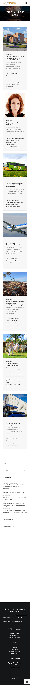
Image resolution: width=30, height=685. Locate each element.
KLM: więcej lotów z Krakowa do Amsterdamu (14, 244)
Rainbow (9, 320)
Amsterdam (19, 260)
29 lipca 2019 (10, 73)
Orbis (11, 84)
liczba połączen (16, 206)
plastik (7, 322)
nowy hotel (16, 75)
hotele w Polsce (9, 86)
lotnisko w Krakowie (11, 262)
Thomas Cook (9, 327)
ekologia (8, 142)
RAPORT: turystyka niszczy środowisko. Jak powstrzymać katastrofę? (15, 303)
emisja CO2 (13, 142)
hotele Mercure (16, 84)
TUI (17, 327)
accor (14, 327)
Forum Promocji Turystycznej (15, 665)
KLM (15, 260)
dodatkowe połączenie (11, 265)
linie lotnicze (10, 260)
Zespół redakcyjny (15, 653)
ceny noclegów (20, 441)
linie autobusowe (10, 204)
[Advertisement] (15, 547)
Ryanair (11, 325)
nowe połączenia (19, 202)
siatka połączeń (11, 202)
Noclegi (17, 73)
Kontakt (15, 647)
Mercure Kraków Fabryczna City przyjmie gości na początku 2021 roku (15, 58)
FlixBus (16, 204)
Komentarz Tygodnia (11, 140)
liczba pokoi (10, 75)
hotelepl (9, 441)
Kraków (7, 84)
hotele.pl (14, 441)
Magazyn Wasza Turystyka (15, 663)
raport (19, 140)
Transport (18, 200)
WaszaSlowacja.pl (15, 667)
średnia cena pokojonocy (12, 445)
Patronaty (15, 649)
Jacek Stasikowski (10, 82)
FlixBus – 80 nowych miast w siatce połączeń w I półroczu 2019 (14, 185)
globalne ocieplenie (10, 144)
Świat (17, 318)
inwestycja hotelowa (11, 78)
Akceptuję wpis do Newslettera (13, 621)
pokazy (7, 386)
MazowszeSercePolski (15, 384)
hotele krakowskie (10, 80)
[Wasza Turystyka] (9, 3)
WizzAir (15, 325)
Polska (17, 379)
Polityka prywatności (15, 651)
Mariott (7, 325)
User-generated (20, 138)
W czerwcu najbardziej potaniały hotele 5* (13, 424)
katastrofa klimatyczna (11, 146)
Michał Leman (9, 206)
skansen (8, 384)
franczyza (17, 82)
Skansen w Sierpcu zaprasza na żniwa (12, 364)
